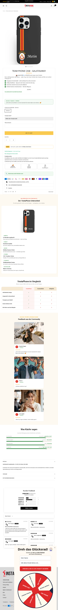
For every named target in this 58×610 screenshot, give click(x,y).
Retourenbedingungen (8, 478)
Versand (5, 474)
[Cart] (54, 5)
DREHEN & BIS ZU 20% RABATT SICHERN (35, 568)
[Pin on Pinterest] (10, 191)
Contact (4, 597)
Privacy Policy (6, 584)
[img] (8, 521)
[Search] (6, 5)
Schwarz (8, 110)
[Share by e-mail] (15, 191)
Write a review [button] (29, 508)
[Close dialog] (55, 547)
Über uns (41, 1)
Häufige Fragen (49, 1)
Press (4, 595)
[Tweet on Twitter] (13, 191)
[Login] (51, 5)
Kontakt (44, 1)
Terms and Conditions (7, 582)
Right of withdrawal (7, 589)
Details (5, 461)
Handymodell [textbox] (8, 115)
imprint (4, 587)
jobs (4, 592)
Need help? (51, 191)
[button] (21, 497)
